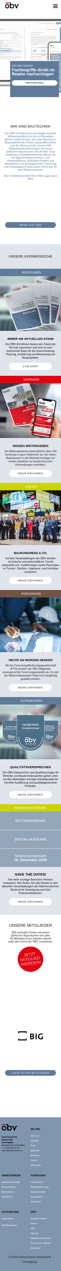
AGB (32, 1228)
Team (33, 1145)
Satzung (34, 1233)
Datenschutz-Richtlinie (40, 1238)
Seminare (34, 1155)
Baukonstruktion (9, 1187)
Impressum (35, 1248)
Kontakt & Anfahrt (38, 1218)
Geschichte (35, 1165)
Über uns (34, 1136)
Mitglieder (35, 1150)
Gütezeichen (7, 1218)
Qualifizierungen (9, 1225)
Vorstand (34, 1141)
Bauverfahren (8, 1192)
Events (33, 1160)
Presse (33, 1223)
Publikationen (36, 1182)
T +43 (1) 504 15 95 (11, 1148)
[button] (55, 6)
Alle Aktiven (7, 1197)
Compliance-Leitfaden (40, 1243)
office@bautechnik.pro (12, 1150)
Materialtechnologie (11, 1182)
